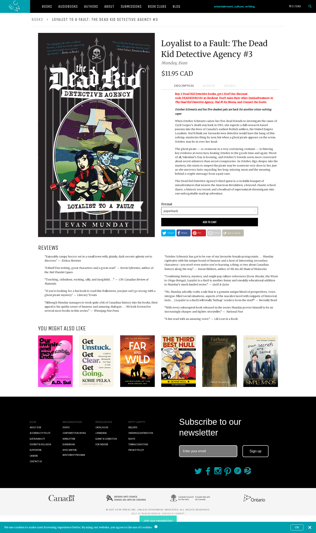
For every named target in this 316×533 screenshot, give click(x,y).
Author (209, 85)
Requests (132, 427)
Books (47, 6)
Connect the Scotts (254, 102)
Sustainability (37, 439)
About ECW (35, 427)
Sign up (255, 451)
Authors (91, 6)
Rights (131, 439)
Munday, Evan (174, 62)
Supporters (35, 450)
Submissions (131, 6)
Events (66, 427)
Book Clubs (157, 6)
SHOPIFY (179, 514)
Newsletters (69, 439)
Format (166, 204)
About (109, 6)
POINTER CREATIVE (151, 514)
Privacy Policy (136, 450)
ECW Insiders (101, 444)
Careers (34, 456)
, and (229, 102)
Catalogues (101, 427)
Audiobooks (68, 6)
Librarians (101, 433)
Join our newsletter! (158, 521)
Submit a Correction (106, 439)
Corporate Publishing (74, 433)
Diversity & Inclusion (40, 444)
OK (297, 527)
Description (184, 85)
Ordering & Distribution (140, 433)
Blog (176, 6)
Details (230, 85)
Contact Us (36, 461)
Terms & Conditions (138, 444)
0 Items (296, 6)
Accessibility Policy (40, 433)
